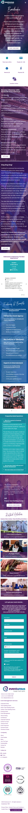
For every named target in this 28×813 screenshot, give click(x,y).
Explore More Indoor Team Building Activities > (14, 519)
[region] (14, 284)
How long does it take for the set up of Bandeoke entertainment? (13, 466)
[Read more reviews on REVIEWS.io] (14, 270)
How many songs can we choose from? (14, 469)
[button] (25, 2)
